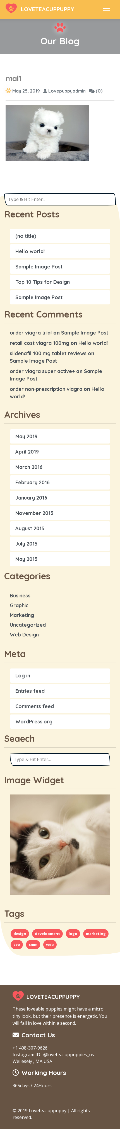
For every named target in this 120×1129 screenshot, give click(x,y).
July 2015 (26, 544)
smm (33, 944)
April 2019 (27, 452)
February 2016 (32, 482)
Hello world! (30, 251)
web (50, 944)
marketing (96, 933)
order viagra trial (31, 333)
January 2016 (31, 498)
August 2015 (29, 528)
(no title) (25, 236)
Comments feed (34, 706)
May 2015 (26, 559)
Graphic (19, 605)
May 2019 (26, 436)
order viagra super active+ (42, 371)
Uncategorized (28, 625)
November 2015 (34, 513)
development (47, 933)
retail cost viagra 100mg (39, 343)
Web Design (24, 634)
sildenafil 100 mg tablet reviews (48, 353)
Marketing (22, 615)
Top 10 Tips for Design (42, 282)
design (19, 933)
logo (73, 933)
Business (20, 595)
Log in (22, 675)
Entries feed (30, 691)
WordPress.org (33, 721)
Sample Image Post (39, 266)
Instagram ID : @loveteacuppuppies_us (53, 1055)
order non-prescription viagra (46, 389)
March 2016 (28, 467)
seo (16, 944)
